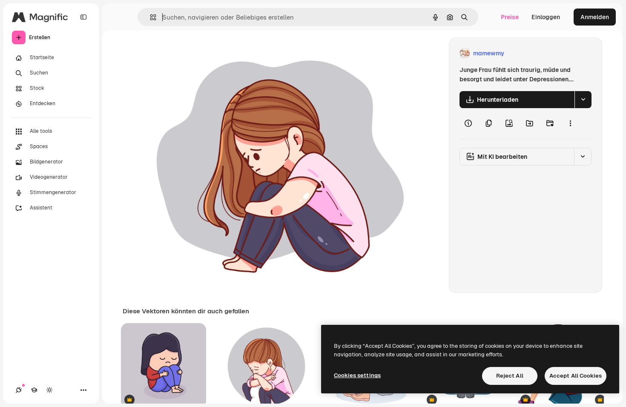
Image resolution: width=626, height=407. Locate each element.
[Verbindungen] (19, 390)
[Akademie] (34, 390)
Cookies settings (357, 375)
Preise (510, 17)
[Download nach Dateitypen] (583, 99)
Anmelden (594, 17)
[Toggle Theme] (49, 390)
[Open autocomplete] (149, 17)
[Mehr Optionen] (570, 123)
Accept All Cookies (575, 375)
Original (177, 53)
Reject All (509, 375)
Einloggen (545, 17)
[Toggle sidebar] (83, 17)
